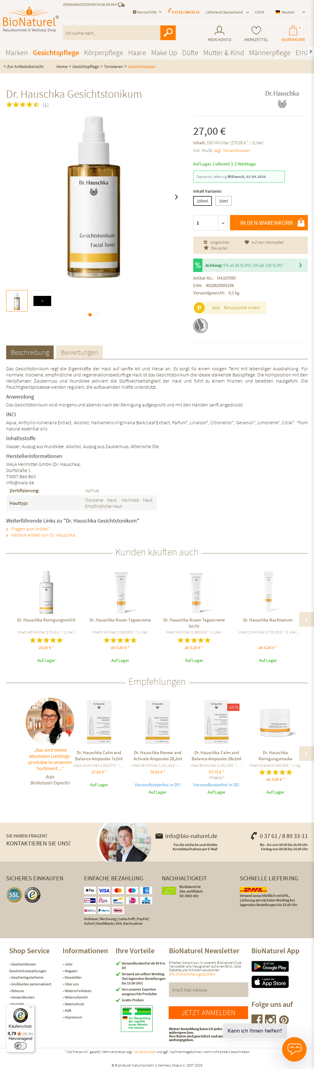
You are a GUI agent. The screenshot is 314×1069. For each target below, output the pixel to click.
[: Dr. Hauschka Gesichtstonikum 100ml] (17, 301)
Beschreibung (30, 352)
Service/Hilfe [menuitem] (146, 12)
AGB (67, 1010)
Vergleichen (219, 242)
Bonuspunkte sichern (242, 307)
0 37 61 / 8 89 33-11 (284, 836)
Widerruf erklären (78, 990)
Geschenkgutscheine (27, 977)
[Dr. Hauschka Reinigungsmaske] (275, 722)
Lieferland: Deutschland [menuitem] (224, 12)
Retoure (17, 990)
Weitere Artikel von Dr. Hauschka (42, 535)
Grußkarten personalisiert (31, 984)
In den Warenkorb (266, 222)
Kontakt (17, 1004)
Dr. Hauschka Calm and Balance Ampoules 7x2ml (99, 755)
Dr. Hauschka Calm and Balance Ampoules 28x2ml (216, 755)
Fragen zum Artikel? (30, 529)
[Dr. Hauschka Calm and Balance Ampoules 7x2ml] (99, 722)
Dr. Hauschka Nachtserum (268, 620)
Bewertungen (79, 352)
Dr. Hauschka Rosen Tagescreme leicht (194, 623)
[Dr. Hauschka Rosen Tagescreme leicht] (194, 592)
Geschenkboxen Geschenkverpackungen (28, 967)
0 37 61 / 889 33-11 (186, 12)
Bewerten (219, 248)
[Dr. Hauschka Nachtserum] (267, 592)
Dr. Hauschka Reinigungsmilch (46, 620)
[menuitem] (220, 33)
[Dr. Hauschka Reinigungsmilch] (46, 592)
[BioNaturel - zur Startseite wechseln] (31, 19)
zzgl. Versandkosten (232, 150)
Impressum (73, 1017)
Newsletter (73, 977)
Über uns (71, 984)
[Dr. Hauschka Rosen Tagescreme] (120, 592)
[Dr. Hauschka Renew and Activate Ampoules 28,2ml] (158, 722)
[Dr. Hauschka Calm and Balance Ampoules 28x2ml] (216, 722)
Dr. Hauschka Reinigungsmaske (275, 755)
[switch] (20, 1045)
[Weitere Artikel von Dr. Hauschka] (282, 99)
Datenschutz (74, 1004)
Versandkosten (23, 997)
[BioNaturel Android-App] (278, 966)
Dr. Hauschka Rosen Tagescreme (120, 620)
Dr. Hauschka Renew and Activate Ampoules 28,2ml (157, 755)
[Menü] (31, 1008)
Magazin (71, 971)
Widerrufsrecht (76, 997)
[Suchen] (168, 32)
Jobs (68, 964)
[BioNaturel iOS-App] (278, 982)
